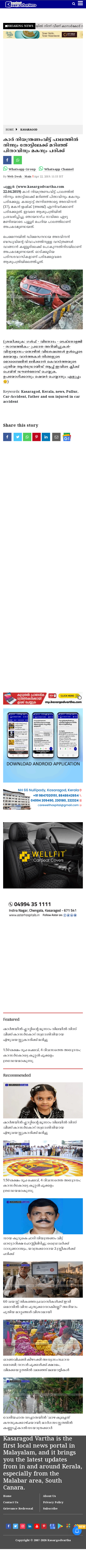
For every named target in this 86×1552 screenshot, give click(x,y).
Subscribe (50, 1509)
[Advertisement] (43, 82)
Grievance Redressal (18, 1509)
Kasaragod (28, 130)
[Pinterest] (44, 1527)
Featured (11, 1019)
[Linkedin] (30, 1527)
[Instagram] (23, 1527)
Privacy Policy (53, 1502)
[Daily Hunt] (68, 1526)
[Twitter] (16, 1527)
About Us (49, 1496)
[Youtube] (37, 1527)
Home (10, 130)
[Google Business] (52, 1526)
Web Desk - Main (19, 176)
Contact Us (10, 1502)
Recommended (17, 1075)
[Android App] (60, 1526)
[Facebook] (9, 1527)
